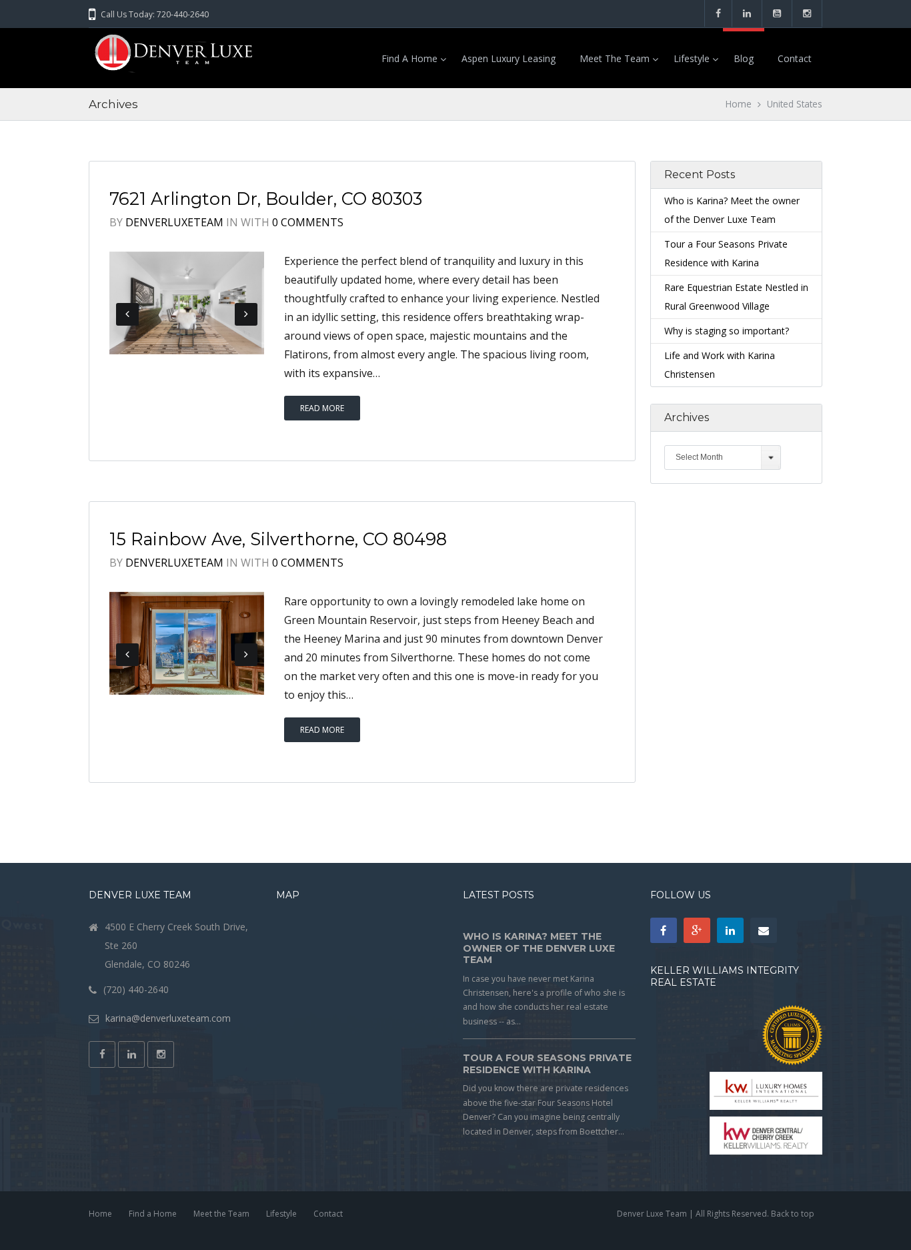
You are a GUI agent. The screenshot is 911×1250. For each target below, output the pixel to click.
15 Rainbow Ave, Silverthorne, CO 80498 (278, 539)
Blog (744, 58)
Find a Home (409, 58)
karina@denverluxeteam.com (168, 1018)
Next (246, 314)
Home (739, 103)
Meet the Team (615, 58)
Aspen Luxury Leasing (509, 58)
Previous (127, 314)
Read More (322, 408)
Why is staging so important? (726, 330)
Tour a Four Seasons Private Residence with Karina (547, 1064)
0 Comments (307, 222)
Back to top (792, 1213)
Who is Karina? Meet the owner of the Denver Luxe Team (539, 948)
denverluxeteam (174, 222)
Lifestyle (692, 58)
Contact (795, 58)
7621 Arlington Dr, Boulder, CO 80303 (265, 198)
